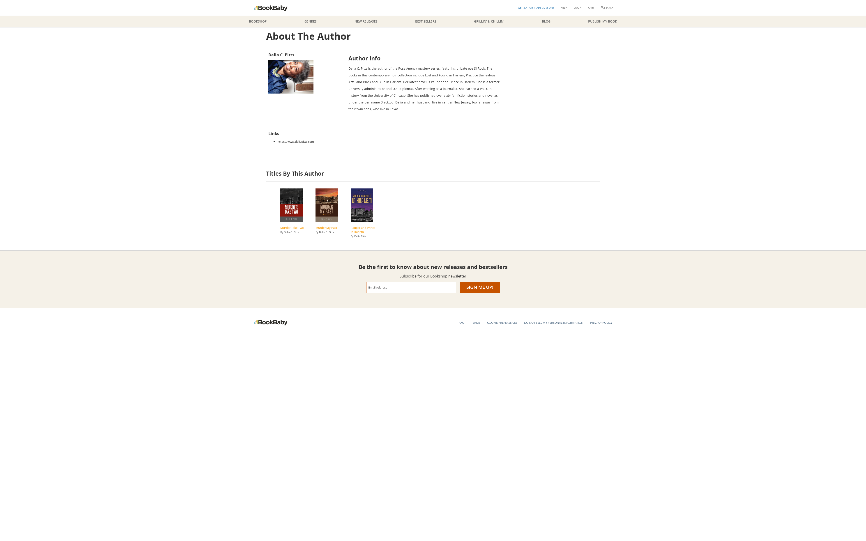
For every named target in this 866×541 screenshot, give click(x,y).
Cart (591, 7)
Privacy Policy (601, 323)
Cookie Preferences (502, 323)
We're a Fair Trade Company (536, 7)
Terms (475, 323)
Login (577, 7)
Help (564, 7)
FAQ (461, 323)
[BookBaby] (275, 8)
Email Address (377, 287)
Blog (546, 21)
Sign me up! (479, 287)
